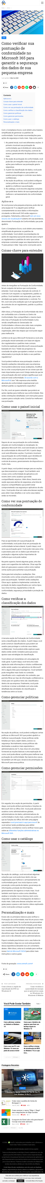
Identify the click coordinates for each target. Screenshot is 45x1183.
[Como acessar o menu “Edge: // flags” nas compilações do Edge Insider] (6, 1112)
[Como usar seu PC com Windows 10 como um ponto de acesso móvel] (12, 1038)
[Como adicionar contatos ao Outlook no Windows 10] (12, 1014)
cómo (4, 37)
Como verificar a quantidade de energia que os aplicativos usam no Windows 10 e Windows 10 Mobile (33, 991)
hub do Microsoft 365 (15, 951)
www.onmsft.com (24, 964)
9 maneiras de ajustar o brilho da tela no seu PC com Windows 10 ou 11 (22, 1093)
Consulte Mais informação (34, 1181)
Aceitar (20, 1181)
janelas (22, 1088)
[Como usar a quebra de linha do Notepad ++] (6, 1103)
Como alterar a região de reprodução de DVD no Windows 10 (11, 989)
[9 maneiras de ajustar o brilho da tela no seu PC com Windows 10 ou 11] (22, 1083)
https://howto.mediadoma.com (30, 1152)
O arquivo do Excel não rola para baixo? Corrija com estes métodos (27, 1120)
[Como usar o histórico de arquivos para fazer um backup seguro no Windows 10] (32, 1014)
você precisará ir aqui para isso (23, 822)
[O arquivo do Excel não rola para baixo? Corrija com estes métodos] (6, 1121)
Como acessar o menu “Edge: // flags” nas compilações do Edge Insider (26, 1111)
